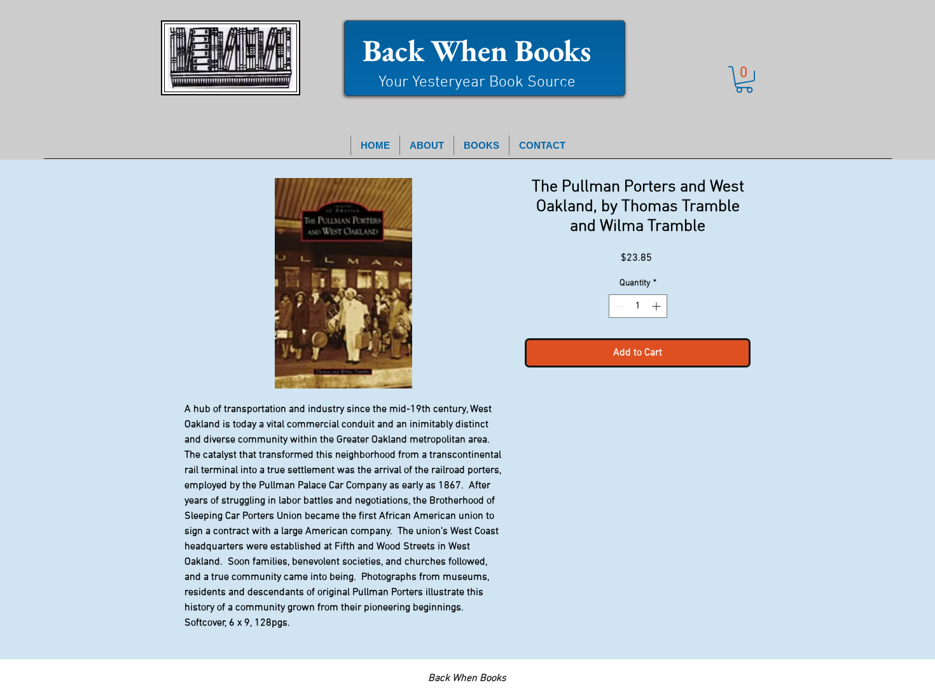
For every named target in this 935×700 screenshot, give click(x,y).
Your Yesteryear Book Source (477, 82)
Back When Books (477, 50)
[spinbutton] (638, 306)
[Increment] (657, 306)
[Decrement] (619, 306)
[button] (744, 79)
